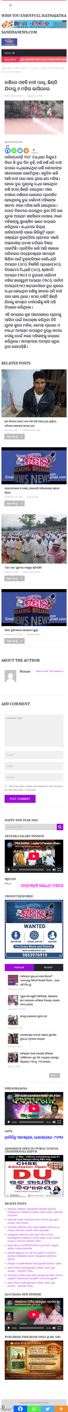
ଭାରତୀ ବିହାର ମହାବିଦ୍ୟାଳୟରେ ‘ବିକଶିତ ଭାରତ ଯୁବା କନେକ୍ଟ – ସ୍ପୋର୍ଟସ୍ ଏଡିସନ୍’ (31, 1269)
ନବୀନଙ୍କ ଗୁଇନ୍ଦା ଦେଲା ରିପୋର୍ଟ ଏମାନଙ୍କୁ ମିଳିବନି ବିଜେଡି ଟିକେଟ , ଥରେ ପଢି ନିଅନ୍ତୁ (39, 980)
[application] (34, 856)
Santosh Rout (33, 497)
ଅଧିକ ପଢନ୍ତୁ (12, 436)
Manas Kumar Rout (14, 95)
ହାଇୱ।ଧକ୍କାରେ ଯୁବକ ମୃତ (33, 1016)
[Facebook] (20, 1409)
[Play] (8, 869)
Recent (48, 967)
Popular (19, 967)
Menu (8, 53)
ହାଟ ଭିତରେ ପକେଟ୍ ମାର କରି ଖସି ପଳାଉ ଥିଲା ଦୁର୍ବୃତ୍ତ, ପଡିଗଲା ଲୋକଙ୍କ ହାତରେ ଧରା (31, 423)
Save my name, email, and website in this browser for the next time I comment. (34, 787)
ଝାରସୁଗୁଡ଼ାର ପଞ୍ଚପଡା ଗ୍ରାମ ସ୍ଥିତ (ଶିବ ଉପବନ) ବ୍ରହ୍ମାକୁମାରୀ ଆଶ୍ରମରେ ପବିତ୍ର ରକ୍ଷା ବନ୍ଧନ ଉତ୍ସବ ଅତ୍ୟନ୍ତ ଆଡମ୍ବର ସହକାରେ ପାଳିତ (33, 1237)
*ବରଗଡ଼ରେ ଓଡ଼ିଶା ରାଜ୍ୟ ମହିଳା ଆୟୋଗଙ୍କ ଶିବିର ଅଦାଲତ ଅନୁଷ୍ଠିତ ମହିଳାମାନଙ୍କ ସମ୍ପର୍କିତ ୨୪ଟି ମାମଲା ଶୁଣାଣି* (35, 1277)
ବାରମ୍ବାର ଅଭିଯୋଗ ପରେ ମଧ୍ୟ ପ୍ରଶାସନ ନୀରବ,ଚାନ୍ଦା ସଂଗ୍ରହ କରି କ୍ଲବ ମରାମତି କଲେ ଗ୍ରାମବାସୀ (33, 1228)
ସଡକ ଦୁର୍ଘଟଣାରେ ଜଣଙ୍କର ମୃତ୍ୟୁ (21, 630)
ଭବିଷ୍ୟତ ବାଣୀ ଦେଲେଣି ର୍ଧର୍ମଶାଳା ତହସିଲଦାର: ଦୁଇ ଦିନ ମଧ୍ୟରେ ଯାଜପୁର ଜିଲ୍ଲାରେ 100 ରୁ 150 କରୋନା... (39, 1057)
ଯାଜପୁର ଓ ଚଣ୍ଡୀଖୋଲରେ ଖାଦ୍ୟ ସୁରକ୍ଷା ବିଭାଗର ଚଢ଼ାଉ (34, 1263)
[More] (26, 148)
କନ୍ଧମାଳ (34, 68)
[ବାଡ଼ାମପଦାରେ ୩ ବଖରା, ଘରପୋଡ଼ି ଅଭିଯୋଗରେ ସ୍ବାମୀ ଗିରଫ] (34, 465)
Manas (24, 671)
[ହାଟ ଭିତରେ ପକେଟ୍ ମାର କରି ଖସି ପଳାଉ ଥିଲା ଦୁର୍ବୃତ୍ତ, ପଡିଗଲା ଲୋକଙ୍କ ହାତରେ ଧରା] (34, 393)
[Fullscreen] (59, 869)
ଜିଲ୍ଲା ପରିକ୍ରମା (21, 68)
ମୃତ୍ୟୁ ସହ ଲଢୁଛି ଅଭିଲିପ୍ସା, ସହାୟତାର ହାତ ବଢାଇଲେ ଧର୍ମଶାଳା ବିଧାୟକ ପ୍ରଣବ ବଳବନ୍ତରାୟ (40, 1000)
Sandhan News (33, 634)
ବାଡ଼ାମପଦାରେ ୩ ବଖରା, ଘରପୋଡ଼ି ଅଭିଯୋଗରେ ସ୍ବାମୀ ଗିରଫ (32, 490)
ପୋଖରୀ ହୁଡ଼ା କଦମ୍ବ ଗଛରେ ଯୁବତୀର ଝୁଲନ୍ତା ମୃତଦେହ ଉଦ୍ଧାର (38, 1037)
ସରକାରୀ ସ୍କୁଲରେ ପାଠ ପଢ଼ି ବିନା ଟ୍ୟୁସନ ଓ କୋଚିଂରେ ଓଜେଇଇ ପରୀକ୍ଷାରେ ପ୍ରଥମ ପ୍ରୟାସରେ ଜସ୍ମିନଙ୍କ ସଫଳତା (32, 1256)
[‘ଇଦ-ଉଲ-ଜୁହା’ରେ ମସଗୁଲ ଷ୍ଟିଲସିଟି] (34, 539)
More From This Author (48, 671)
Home (8, 68)
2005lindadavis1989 (31, 430)
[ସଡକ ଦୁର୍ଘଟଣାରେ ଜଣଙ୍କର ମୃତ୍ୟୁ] (34, 607)
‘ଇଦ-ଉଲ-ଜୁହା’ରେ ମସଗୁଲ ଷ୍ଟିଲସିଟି (23, 567)
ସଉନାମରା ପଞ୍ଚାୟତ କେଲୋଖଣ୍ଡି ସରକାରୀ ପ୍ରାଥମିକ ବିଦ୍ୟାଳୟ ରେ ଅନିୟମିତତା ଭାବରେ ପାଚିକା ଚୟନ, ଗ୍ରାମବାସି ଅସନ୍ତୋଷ (34, 1212)
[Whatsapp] (14, 148)
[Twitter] (20, 148)
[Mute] (54, 869)
